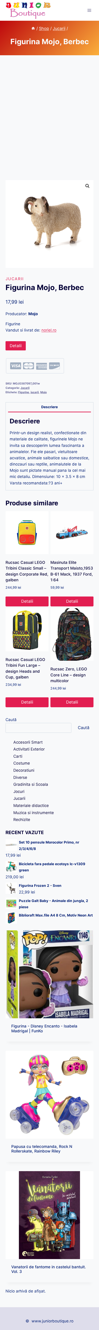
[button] (87, 186)
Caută (11, 719)
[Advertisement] (49, 123)
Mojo (43, 392)
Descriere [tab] (49, 407)
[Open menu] (89, 10)
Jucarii (15, 278)
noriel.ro (48, 330)
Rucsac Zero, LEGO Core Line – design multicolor (68, 675)
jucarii (35, 392)
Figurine (23, 392)
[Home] (33, 28)
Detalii (16, 345)
